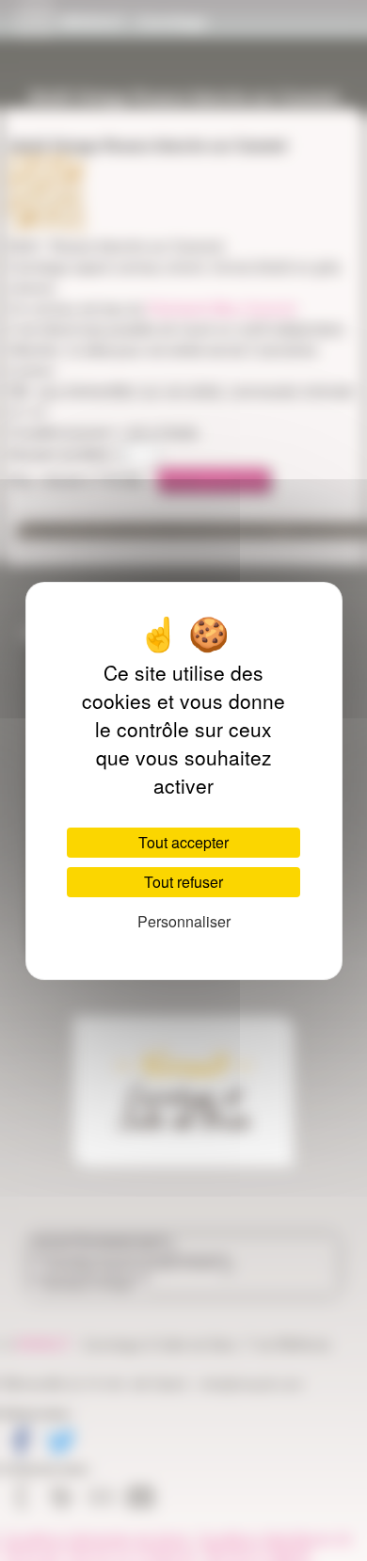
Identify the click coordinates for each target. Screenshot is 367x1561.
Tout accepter (183, 842)
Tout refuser (183, 882)
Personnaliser (184, 921)
